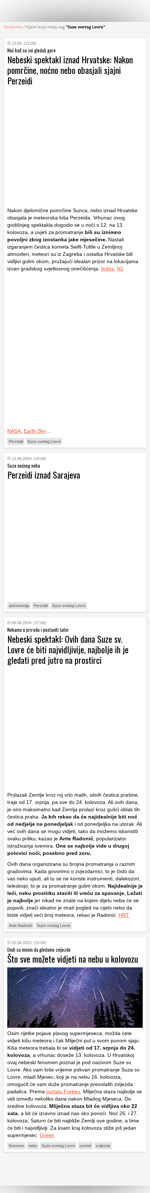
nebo (32, 1146)
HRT (124, 915)
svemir (85, 1146)
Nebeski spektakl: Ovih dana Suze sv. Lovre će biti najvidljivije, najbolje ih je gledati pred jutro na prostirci (68, 649)
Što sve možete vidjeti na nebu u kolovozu (72, 958)
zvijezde (103, 1146)
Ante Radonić (20, 925)
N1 (120, 269)
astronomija (19, 605)
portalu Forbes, (64, 1091)
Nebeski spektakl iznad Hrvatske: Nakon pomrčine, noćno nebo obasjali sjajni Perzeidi (70, 70)
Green (47, 1135)
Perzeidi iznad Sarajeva (43, 474)
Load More (75, 1169)
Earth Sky (35, 431)
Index (107, 269)
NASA (14, 431)
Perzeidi (16, 441)
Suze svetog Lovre (44, 441)
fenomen (16, 1146)
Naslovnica (13, 26)
